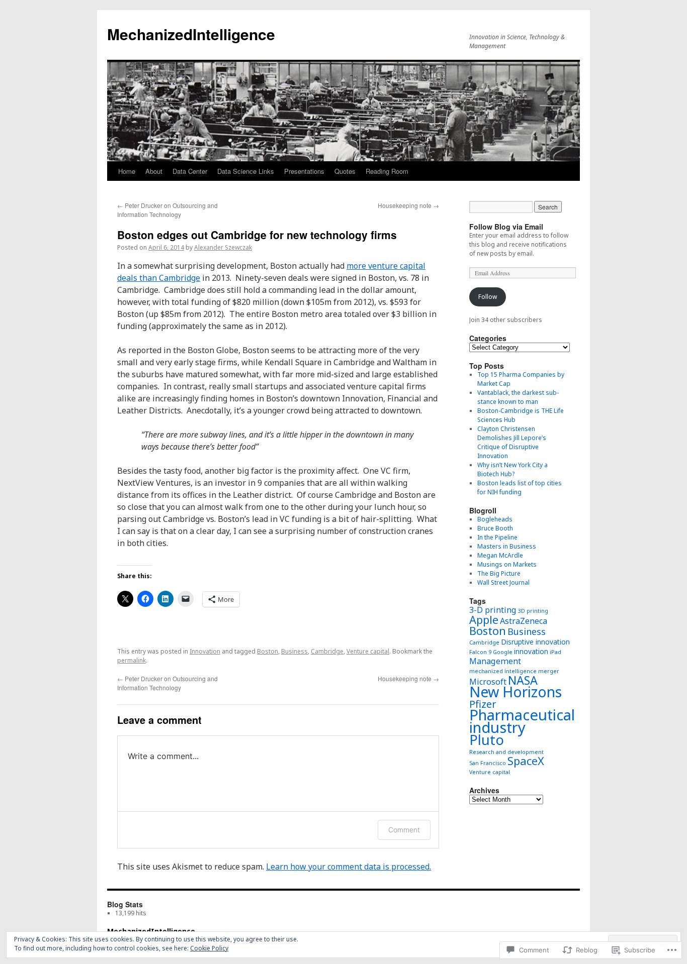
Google (502, 652)
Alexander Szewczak (223, 247)
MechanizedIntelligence (191, 34)
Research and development (506, 752)
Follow (487, 296)
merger (548, 671)
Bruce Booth (495, 528)
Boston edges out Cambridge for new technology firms (257, 234)
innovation (531, 651)
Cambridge (327, 651)
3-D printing (493, 609)
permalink (131, 660)
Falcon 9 (480, 652)
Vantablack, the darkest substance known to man (518, 397)
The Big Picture (499, 573)
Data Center (190, 171)
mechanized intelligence (503, 671)
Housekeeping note (408, 205)
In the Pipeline (497, 537)
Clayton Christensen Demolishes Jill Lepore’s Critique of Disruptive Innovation (511, 442)
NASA (523, 680)
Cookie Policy (209, 948)
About (153, 171)
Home (126, 171)
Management (495, 661)
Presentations (304, 171)
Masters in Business (506, 546)
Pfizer (482, 704)
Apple (483, 619)
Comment (404, 829)
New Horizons (515, 691)
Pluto (486, 739)
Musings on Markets (507, 564)
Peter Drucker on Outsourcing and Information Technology (167, 210)
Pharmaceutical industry (522, 721)
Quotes (345, 171)
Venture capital (368, 651)
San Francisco (487, 763)
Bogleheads (494, 519)
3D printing (533, 610)
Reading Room (387, 171)
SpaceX (525, 761)
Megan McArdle (500, 555)
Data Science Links (245, 171)
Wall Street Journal (503, 582)
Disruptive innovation (535, 642)
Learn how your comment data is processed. (348, 866)
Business (294, 651)
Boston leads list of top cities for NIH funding (519, 487)
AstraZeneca (523, 620)
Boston (267, 651)
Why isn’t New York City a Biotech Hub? (512, 469)
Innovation (205, 651)
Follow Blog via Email (506, 227)
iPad (555, 652)
